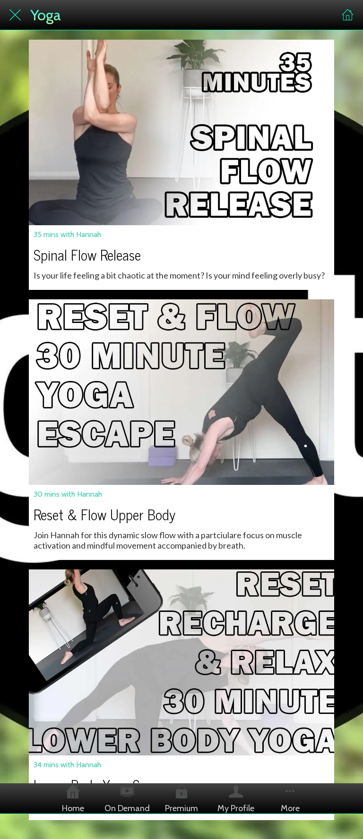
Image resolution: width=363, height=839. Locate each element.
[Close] (15, 15)
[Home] (348, 15)
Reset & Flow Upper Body (104, 514)
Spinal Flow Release (87, 254)
